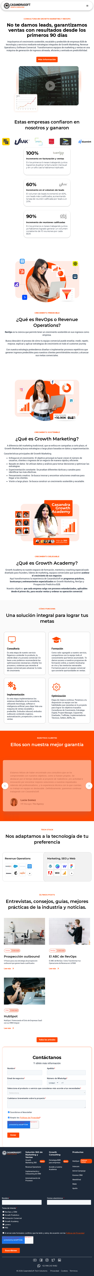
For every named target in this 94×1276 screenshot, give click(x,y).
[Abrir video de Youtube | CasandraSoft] (50, 86)
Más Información (47, 59)
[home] (17, 6)
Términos (73, 1271)
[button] (87, 6)
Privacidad (54, 1271)
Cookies (64, 1271)
